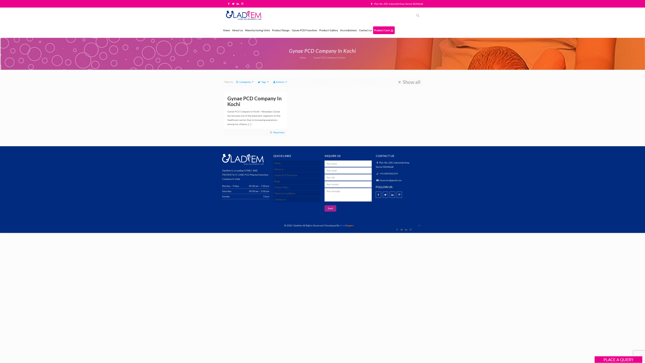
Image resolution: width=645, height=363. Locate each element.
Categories (245, 81)
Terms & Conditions (284, 193)
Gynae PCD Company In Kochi (254, 101)
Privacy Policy (281, 187)
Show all (411, 82)
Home (303, 57)
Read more (279, 132)
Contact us (280, 199)
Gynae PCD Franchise (285, 175)
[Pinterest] (242, 3)
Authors (280, 81)
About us (279, 169)
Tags (263, 81)
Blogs (277, 181)
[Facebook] (229, 3)
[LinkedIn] (238, 3)
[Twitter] (233, 3)
